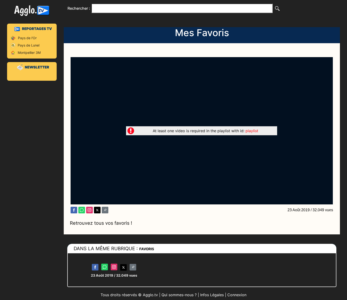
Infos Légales (212, 294)
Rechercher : (79, 8)
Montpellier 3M (29, 53)
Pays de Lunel (28, 45)
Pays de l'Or (27, 38)
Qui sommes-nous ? (179, 294)
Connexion (236, 294)
